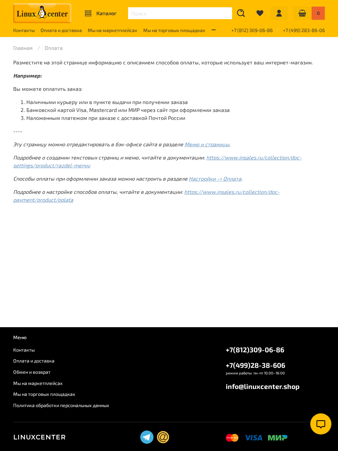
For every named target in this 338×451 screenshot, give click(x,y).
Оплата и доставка (61, 30)
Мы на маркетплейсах (112, 30)
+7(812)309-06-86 (255, 349)
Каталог (106, 13)
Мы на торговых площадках (174, 30)
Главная (23, 48)
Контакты (24, 30)
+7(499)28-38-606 (255, 365)
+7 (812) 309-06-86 (252, 30)
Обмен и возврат (32, 372)
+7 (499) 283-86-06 (304, 30)
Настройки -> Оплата (215, 178)
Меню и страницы (207, 144)
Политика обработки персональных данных (61, 405)
